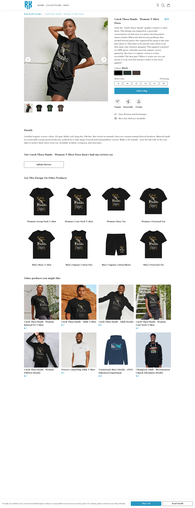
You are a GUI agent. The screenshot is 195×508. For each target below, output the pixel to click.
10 (127, 83)
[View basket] (168, 5)
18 (163, 83)
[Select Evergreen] (127, 73)
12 (136, 83)
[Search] (163, 5)
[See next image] (104, 59)
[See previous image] (28, 59)
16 (154, 83)
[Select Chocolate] (136, 73)
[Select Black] (118, 73)
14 (145, 83)
